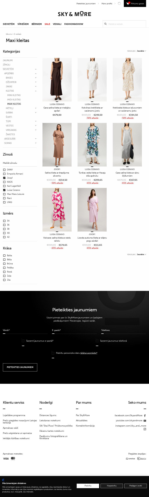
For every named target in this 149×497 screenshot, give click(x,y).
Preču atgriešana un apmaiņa (17, 433)
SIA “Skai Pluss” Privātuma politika (55, 425)
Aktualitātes (81, 420)
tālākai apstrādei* (88, 353)
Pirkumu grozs (136, 3)
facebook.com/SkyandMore (129, 415)
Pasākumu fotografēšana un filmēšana (53, 437)
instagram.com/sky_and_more (130, 425)
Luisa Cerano (57, 104)
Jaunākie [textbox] (140, 51)
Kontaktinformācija (85, 425)
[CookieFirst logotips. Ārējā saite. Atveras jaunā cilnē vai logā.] (3, 480)
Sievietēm (9, 24)
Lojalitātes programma (14, 415)
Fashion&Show (73, 24)
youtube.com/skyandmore (129, 420)
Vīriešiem (23, 24)
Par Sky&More (83, 415)
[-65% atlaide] (92, 145)
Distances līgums (47, 415)
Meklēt (105, 23)
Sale (47, 24)
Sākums (9, 34)
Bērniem (37, 24)
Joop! (57, 169)
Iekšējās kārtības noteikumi (16, 438)
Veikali (57, 24)
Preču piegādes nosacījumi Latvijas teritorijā (20, 421)
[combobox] (141, 51)
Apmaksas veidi (10, 428)
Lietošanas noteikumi (49, 420)
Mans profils (107, 3)
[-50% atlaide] (92, 80)
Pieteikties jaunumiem (86, 3)
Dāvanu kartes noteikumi (51, 431)
